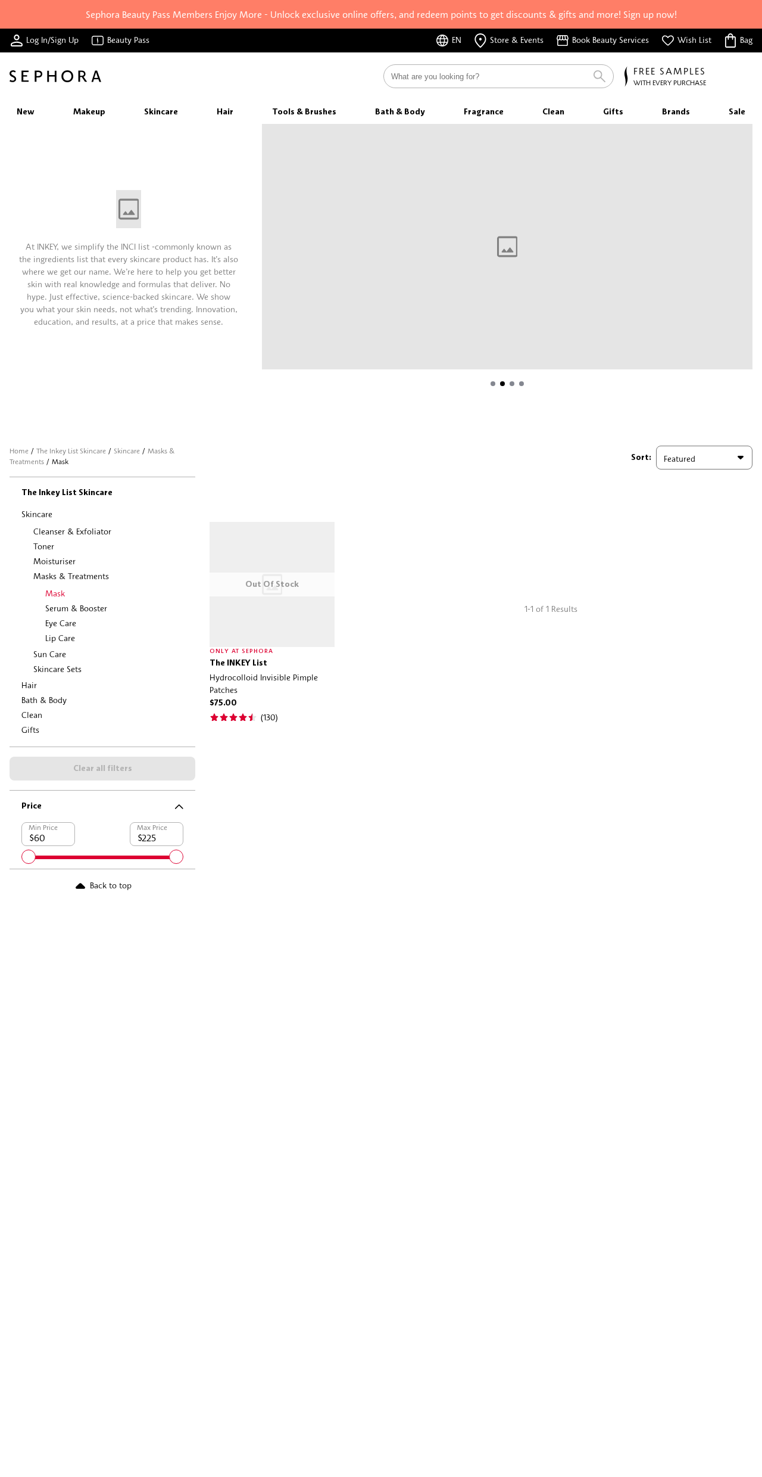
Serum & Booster (76, 608)
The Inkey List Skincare (71, 450)
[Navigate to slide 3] (512, 383)
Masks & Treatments (71, 576)
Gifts (30, 729)
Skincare (127, 450)
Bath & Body (44, 700)
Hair (29, 685)
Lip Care (60, 638)
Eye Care (60, 623)
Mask (55, 593)
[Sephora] (55, 76)
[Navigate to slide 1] (493, 383)
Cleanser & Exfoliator (72, 531)
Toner (43, 546)
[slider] (28, 857)
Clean (31, 715)
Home (19, 450)
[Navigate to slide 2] (502, 383)
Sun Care (49, 654)
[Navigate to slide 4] (521, 383)
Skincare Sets (57, 669)
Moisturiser (54, 561)
